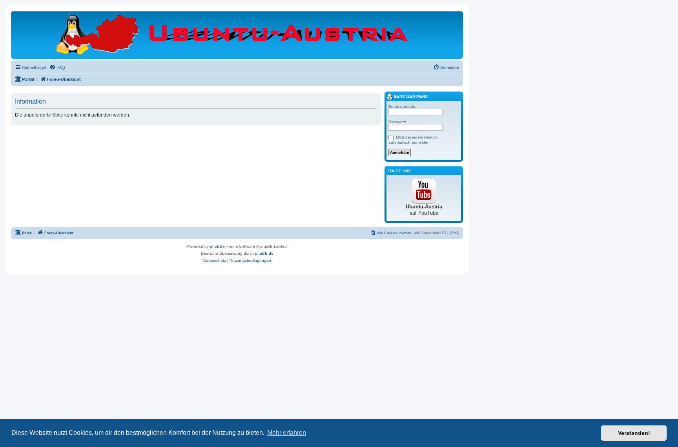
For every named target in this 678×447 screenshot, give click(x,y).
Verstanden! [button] (634, 433)
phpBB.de (264, 253)
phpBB (216, 246)
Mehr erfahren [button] (286, 432)
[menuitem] (57, 67)
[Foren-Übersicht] (237, 34)
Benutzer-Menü (410, 96)
